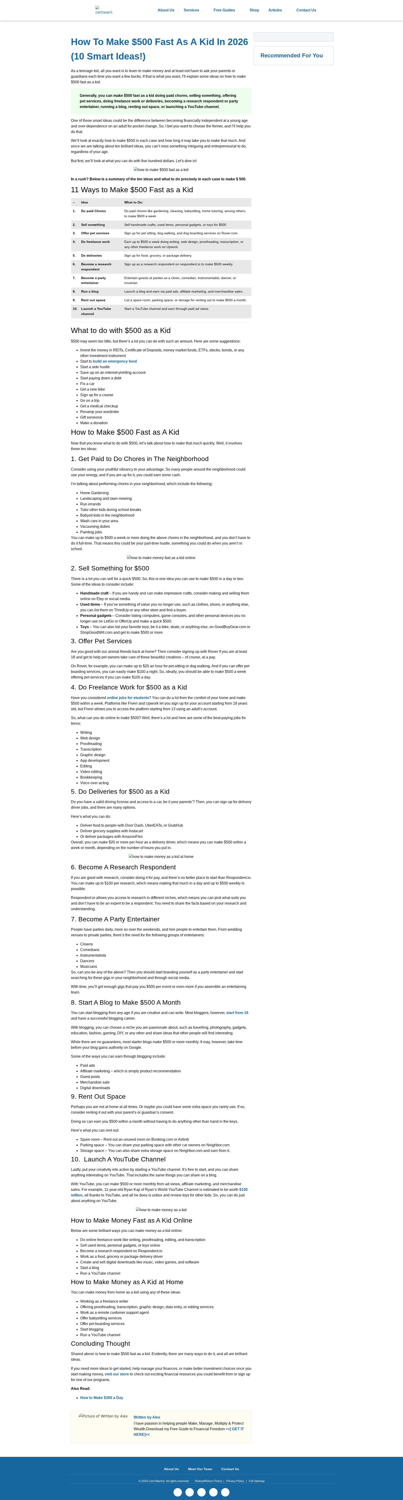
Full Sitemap (257, 1481)
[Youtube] (225, 1492)
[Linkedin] (201, 1492)
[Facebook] (178, 1492)
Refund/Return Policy (208, 1481)
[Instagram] (213, 1492)
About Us (166, 10)
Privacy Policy (235, 1481)
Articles (275, 10)
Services (191, 10)
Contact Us (306, 10)
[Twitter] (189, 1492)
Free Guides (224, 10)
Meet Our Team (200, 1469)
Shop (254, 10)
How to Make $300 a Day (101, 1398)
